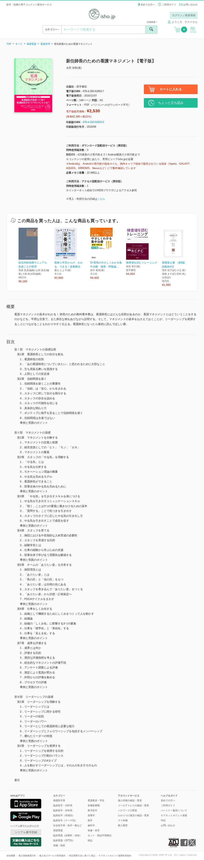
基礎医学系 (59, 800)
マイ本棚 (123, 820)
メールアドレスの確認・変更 (133, 805)
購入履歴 (123, 825)
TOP (8, 44)
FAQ (163, 820)
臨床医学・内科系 (62, 805)
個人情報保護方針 (27, 855)
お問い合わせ (190, 4)
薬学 (90, 820)
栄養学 (91, 815)
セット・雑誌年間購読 (100, 835)
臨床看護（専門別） (64, 840)
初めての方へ (148, 4)
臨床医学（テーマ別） (65, 820)
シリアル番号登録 (26, 832)
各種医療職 (94, 805)
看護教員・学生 (96, 800)
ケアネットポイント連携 (174, 815)
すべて (19, 44)
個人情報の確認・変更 (130, 800)
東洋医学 (92, 810)
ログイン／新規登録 (183, 15)
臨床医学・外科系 (62, 810)
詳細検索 (151, 22)
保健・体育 (94, 830)
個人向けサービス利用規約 (52, 855)
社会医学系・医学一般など (67, 825)
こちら (101, 198)
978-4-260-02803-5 (93, 122)
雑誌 (90, 840)
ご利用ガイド (169, 4)
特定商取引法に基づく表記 (82, 855)
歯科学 (91, 825)
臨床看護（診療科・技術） (67, 835)
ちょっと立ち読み (170, 102)
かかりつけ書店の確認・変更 (133, 815)
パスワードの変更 (127, 810)
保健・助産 (59, 845)
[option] (36, 255)
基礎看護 (31, 44)
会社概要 (10, 855)
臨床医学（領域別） (64, 815)
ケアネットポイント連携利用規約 (114, 855)
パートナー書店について (174, 810)
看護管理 (45, 44)
